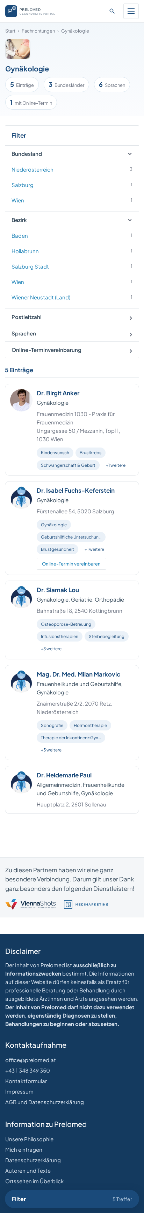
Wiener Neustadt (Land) (72, 297)
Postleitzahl (27, 316)
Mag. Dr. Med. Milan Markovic (78, 674)
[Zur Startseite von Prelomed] (33, 11)
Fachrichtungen (38, 31)
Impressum (19, 1091)
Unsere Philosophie (29, 1139)
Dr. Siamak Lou (58, 590)
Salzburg (72, 184)
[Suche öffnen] (112, 11)
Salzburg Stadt (72, 266)
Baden (72, 235)
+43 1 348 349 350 (27, 1070)
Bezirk (19, 219)
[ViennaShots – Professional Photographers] (30, 904)
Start (10, 31)
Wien (72, 200)
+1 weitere (115, 465)
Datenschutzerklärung (33, 1160)
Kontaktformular (26, 1080)
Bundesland (27, 153)
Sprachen (24, 333)
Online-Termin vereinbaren (71, 564)
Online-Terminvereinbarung (46, 349)
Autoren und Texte (28, 1170)
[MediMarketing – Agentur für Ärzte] (86, 904)
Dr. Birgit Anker (58, 393)
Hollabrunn (72, 251)
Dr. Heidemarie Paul (64, 775)
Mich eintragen (23, 1149)
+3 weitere (51, 648)
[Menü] (131, 11)
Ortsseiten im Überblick (34, 1181)
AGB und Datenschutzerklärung (44, 1101)
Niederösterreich (72, 169)
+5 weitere (51, 750)
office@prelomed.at (30, 1059)
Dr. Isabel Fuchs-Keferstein (76, 490)
